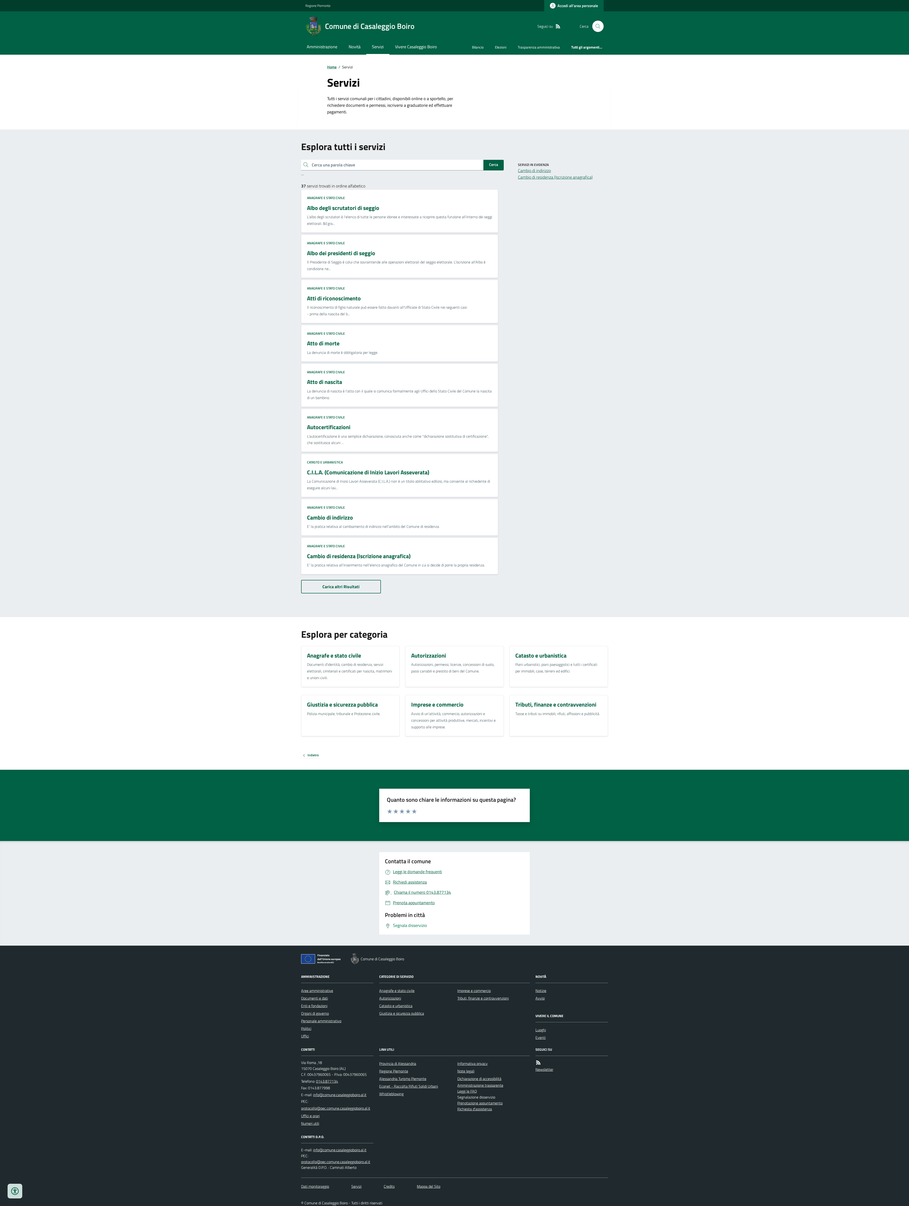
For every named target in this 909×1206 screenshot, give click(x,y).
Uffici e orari (310, 1116)
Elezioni (500, 47)
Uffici (305, 1036)
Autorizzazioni (390, 998)
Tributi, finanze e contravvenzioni (483, 998)
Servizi (378, 47)
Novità (355, 47)
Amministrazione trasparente (480, 1085)
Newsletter (544, 1069)
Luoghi (540, 1030)
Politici (306, 1028)
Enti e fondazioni (314, 1006)
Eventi (540, 1037)
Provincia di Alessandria (397, 1063)
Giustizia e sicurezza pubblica (401, 1013)
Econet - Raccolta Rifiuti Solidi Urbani (408, 1086)
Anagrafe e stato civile (326, 197)
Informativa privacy (472, 1063)
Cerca (493, 164)
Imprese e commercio (474, 990)
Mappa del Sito (428, 1186)
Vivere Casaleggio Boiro (416, 47)
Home (332, 67)
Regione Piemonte (317, 5)
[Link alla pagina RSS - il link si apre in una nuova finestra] (558, 26)
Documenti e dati (314, 998)
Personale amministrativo (321, 1021)
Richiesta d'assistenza (474, 1109)
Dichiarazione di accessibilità (479, 1078)
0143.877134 (327, 1081)
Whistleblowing (391, 1094)
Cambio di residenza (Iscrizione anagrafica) (555, 177)
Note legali (465, 1071)
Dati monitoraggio (315, 1186)
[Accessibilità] (15, 1191)
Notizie (540, 990)
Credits (389, 1186)
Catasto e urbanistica (325, 462)
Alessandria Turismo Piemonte (402, 1078)
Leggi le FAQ (467, 1091)
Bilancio (478, 47)
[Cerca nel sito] (596, 26)
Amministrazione (322, 47)
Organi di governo (315, 1013)
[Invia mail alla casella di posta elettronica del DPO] (339, 1150)
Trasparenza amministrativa (539, 47)
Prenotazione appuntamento (480, 1103)
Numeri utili (310, 1123)
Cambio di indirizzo (534, 170)
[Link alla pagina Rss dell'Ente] (538, 1063)
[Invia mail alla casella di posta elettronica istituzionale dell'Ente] (339, 1095)
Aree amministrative (317, 990)
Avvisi (540, 998)
